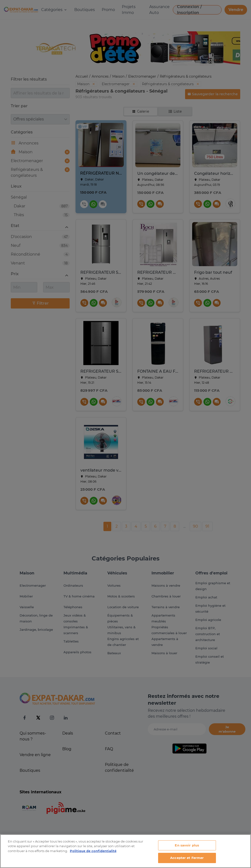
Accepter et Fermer (187, 858)
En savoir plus (187, 845)
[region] (125, 851)
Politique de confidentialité (93, 851)
